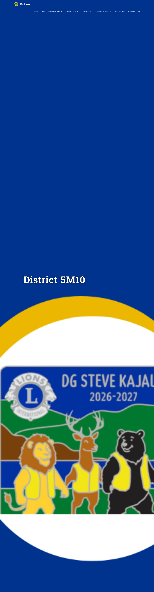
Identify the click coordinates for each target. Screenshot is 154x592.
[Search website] (139, 12)
